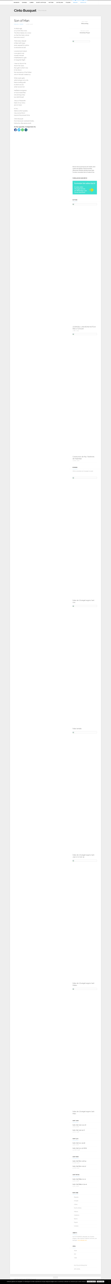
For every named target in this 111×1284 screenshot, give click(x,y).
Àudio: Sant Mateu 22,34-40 (80, 1184)
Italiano (68, 2)
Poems (21, 24)
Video (75, 1257)
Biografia (16, 2)
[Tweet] (19, 129)
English (75, 2)
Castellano (59, 2)
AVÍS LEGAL (77, 1269)
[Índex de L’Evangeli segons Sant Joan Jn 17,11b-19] (85, 792)
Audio (75, 1250)
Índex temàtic (77, 728)
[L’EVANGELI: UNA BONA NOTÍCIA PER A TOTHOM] (85, 264)
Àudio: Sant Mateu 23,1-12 (79, 1179)
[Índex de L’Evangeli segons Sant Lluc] (85, 537)
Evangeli (24, 2)
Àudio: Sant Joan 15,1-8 (79, 1130)
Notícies (51, 2)
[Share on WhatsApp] (22, 129)
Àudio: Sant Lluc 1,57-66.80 (80, 1148)
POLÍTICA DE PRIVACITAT (80, 1265)
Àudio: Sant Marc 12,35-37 (79, 1166)
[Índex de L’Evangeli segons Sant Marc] (85, 1049)
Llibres (32, 2)
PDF (75, 1254)
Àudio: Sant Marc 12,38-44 (79, 1161)
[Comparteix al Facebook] (15, 129)
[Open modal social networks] (26, 129)
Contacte (83, 2)
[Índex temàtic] (85, 666)
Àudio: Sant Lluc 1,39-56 (79, 1143)
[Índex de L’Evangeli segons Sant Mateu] (85, 920)
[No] (109, 1282)
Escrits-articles (41, 2)
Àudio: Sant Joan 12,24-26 (79, 1125)
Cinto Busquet (25, 10)
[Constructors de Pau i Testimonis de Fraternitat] (85, 394)
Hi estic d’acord (91, 1281)
